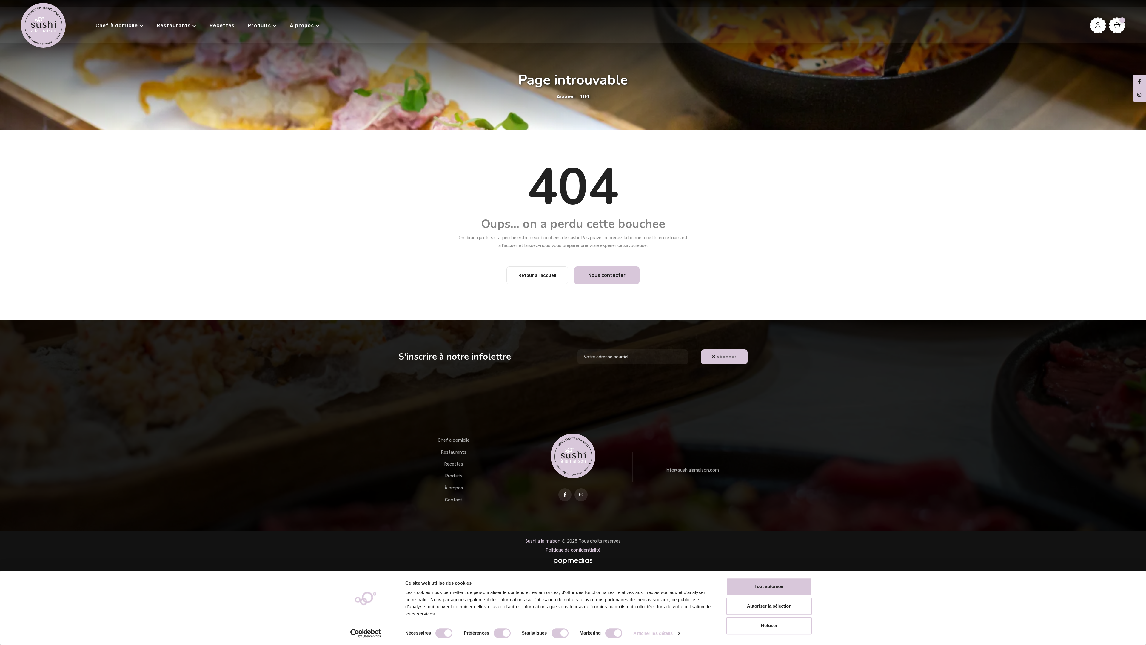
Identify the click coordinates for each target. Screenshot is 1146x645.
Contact (453, 500)
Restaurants (174, 25)
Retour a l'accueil (537, 275)
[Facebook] (1139, 81)
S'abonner (724, 357)
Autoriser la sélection (769, 606)
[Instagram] (1139, 95)
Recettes (222, 25)
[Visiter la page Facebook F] (565, 494)
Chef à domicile (117, 25)
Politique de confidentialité (573, 550)
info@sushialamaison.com (692, 470)
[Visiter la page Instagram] (581, 494)
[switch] (502, 633)
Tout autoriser (769, 586)
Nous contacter (607, 275)
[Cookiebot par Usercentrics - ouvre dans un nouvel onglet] (366, 633)
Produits (259, 25)
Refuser (769, 625)
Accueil (565, 96)
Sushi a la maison (542, 541)
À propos (302, 25)
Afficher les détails (653, 633)
